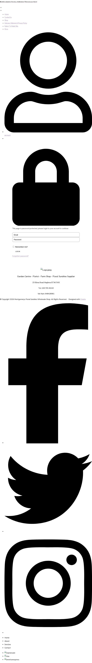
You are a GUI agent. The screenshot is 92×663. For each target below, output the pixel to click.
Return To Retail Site (11, 26)
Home (6, 14)
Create (83, 299)
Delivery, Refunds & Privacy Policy (15, 23)
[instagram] (48, 633)
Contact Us (8, 17)
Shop (6, 20)
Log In (17, 251)
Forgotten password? (20, 256)
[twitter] (48, 531)
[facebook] (48, 443)
